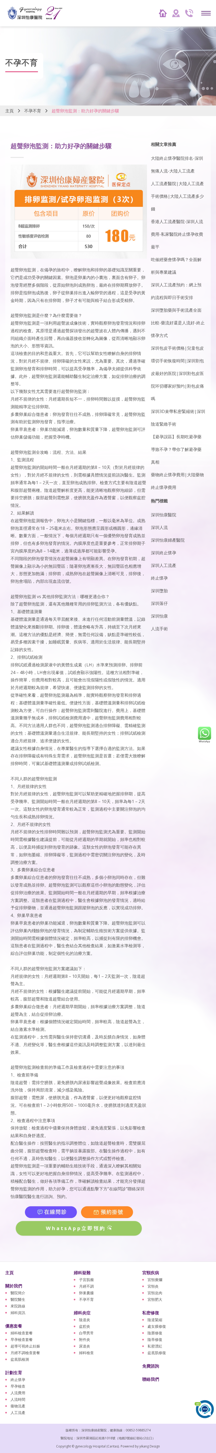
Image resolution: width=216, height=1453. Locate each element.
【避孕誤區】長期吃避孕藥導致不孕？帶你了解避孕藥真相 (176, 449)
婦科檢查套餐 (22, 1332)
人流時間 (18, 1399)
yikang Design (149, 1446)
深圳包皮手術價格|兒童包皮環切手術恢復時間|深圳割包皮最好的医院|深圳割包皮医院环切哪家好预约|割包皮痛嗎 (177, 373)
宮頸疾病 (150, 1273)
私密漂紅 (155, 1346)
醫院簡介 (18, 1292)
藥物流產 (18, 1405)
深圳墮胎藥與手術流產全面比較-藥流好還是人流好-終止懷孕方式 (178, 322)
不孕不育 (32, 111)
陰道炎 (84, 1319)
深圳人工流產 (163, 565)
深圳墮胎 (159, 591)
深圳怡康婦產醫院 (168, 540)
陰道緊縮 (155, 1319)
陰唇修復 (155, 1332)
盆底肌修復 (157, 1352)
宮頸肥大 (155, 1299)
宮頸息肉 (155, 1292)
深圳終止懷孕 (163, 553)
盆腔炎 (84, 1326)
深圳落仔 (159, 603)
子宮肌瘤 (86, 1279)
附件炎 (84, 1339)
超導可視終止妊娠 (25, 1346)
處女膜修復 (157, 1326)
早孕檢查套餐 (22, 1339)
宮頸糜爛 (155, 1279)
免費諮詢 (150, 1366)
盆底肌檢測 (20, 1359)
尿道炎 (84, 1346)
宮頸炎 (153, 1286)
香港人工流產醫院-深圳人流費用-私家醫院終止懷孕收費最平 (177, 234)
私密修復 (150, 1313)
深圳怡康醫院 (163, 515)
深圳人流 (159, 527)
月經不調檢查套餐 (25, 1352)
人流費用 (18, 1392)
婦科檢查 (86, 1352)
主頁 (9, 111)
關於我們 (13, 1286)
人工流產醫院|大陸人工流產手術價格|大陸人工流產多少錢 (177, 196)
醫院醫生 (18, 1299)
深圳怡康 (159, 616)
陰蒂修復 (155, 1339)
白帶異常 (86, 1332)
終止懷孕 (159, 578)
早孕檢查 (18, 1386)
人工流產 (18, 1412)
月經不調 (86, 1286)
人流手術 (159, 629)
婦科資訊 (18, 1312)
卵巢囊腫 (86, 1292)
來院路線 (18, 1305)
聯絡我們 (150, 1379)
